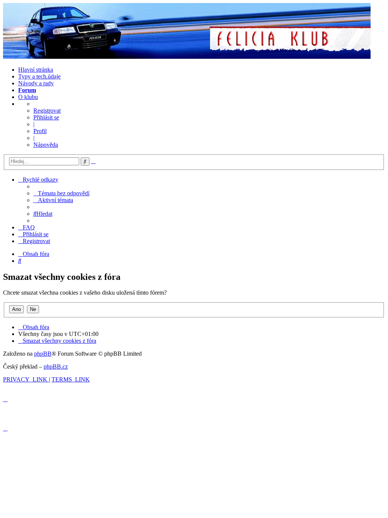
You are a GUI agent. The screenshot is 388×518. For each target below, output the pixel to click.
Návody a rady (36, 83)
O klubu (28, 97)
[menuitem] (61, 193)
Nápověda (45, 144)
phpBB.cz (56, 366)
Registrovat (47, 110)
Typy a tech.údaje (39, 76)
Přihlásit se (46, 117)
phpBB (43, 353)
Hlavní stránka (35, 69)
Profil (40, 131)
